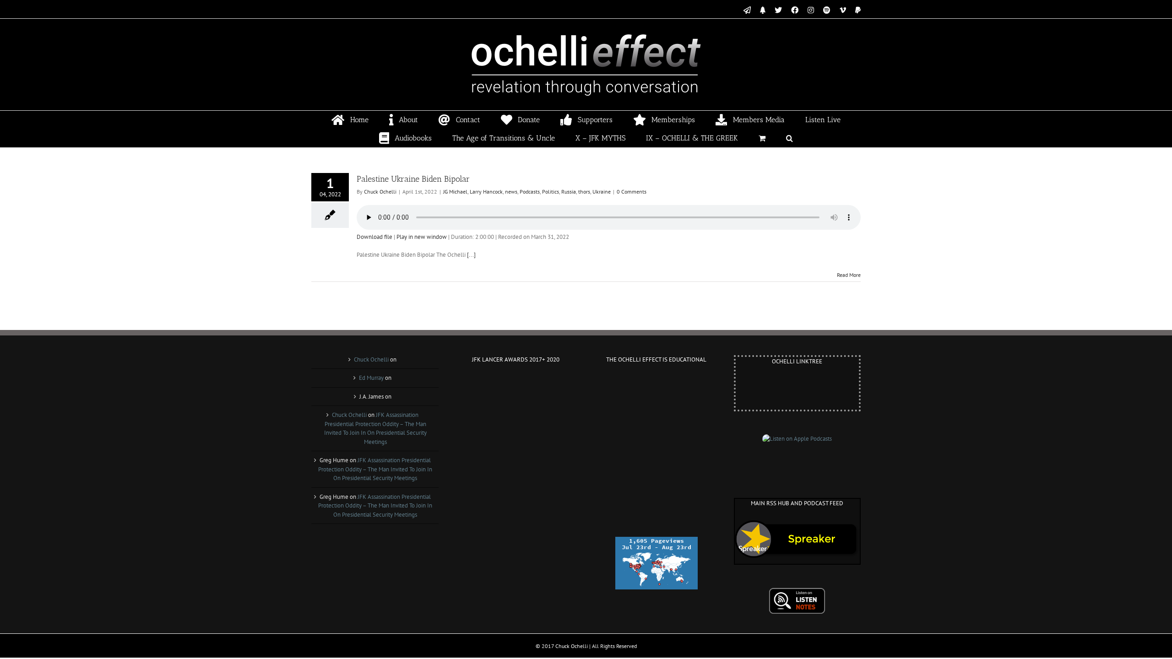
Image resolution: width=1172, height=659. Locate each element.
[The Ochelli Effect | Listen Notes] (797, 592)
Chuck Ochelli (380, 191)
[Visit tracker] (656, 541)
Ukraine (601, 191)
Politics (550, 191)
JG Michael (455, 191)
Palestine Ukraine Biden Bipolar (413, 179)
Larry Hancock (486, 191)
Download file (374, 237)
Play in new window (421, 237)
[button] (789, 138)
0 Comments (631, 191)
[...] (471, 255)
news (511, 191)
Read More (849, 274)
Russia (568, 191)
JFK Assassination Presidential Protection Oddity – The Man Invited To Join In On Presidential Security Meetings (375, 469)
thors (584, 191)
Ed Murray (371, 378)
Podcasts (530, 191)
